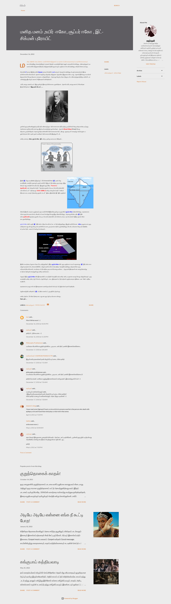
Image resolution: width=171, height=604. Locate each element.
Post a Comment (25, 452)
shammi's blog (31, 406)
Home (23, 10)
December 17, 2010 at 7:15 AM (37, 363)
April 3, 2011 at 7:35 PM (34, 415)
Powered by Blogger (71, 598)
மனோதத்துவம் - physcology (112, 73)
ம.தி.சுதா (29, 434)
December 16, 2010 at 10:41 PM (37, 324)
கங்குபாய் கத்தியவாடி (39, 562)
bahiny (28, 421)
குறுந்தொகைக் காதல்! (40, 473)
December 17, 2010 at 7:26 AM (37, 382)
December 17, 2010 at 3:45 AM (37, 350)
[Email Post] (48, 305)
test (27, 317)
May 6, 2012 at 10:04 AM (34, 428)
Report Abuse (141, 81)
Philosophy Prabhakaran (34, 343)
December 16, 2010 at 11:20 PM (37, 337)
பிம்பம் (23, 5)
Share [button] (106, 62)
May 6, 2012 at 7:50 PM (34, 447)
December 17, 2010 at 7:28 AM (37, 399)
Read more (82, 502)
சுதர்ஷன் (29, 330)
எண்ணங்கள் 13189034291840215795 (39, 356)
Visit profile (150, 64)
